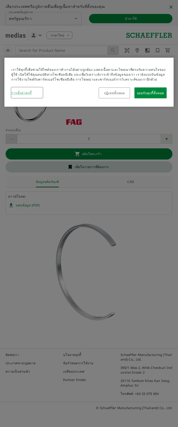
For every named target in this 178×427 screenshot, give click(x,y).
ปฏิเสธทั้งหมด (114, 93)
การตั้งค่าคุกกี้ (21, 92)
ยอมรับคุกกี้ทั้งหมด (150, 93)
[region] (89, 82)
